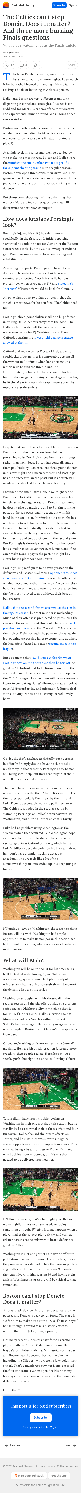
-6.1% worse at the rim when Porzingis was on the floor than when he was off (37, 660)
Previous (14, 1445)
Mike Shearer (11, 52)
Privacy (40, 1466)
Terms (51, 1466)
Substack (22, 1485)
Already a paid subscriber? (40, 1427)
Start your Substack (31, 1475)
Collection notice (67, 1466)
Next (68, 1445)
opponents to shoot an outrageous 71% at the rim (40, 576)
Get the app (59, 1475)
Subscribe (59, 5)
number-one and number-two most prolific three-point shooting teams (36, 165)
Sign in (73, 5)
